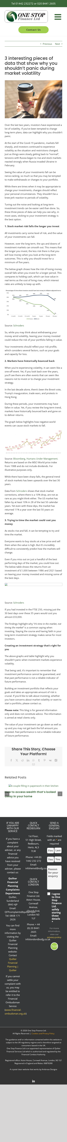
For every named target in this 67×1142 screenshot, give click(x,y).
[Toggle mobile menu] (58, 17)
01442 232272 (24, 3)
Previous (47, 43)
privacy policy (54, 937)
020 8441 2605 (46, 3)
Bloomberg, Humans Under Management (35, 458)
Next (57, 43)
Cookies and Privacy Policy (43, 1033)
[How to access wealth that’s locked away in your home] (33, 785)
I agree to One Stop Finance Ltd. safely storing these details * (57, 907)
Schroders (18, 325)
